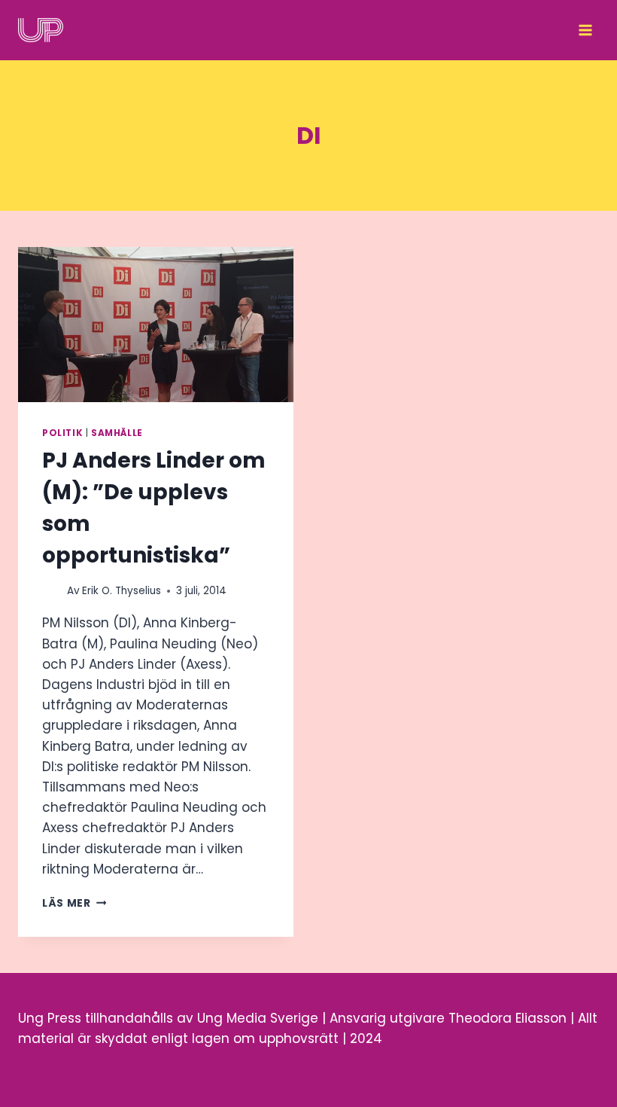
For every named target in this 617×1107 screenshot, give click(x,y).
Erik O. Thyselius (121, 591)
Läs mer (74, 903)
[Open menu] (585, 30)
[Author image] (51, 590)
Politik (62, 433)
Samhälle (117, 433)
